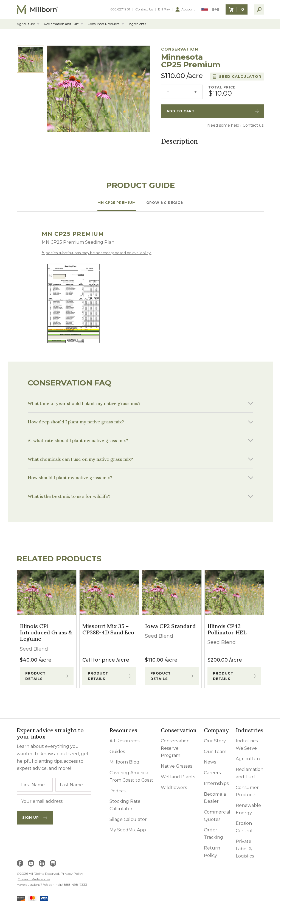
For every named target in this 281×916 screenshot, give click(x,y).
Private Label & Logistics (241, 848)
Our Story (211, 740)
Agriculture (26, 24)
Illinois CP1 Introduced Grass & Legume (46, 631)
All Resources (123, 740)
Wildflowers (171, 786)
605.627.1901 (120, 9)
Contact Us (144, 9)
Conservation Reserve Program (172, 747)
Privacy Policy (72, 873)
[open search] (259, 9)
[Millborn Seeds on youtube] (31, 862)
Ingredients (137, 24)
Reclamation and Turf (61, 24)
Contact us (253, 125)
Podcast (117, 790)
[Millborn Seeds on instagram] (53, 862)
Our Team (211, 750)
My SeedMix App (126, 829)
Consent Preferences (34, 878)
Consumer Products (103, 24)
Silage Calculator (126, 818)
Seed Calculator (240, 76)
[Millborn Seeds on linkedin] (42, 862)
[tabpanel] (141, 288)
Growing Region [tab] (165, 203)
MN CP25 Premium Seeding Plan (78, 242)
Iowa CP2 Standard (168, 625)
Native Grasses (174, 765)
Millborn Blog (123, 761)
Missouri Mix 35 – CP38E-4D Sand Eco (107, 628)
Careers (208, 772)
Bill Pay (164, 9)
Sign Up (30, 817)
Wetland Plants (175, 776)
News (206, 761)
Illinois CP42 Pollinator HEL (224, 628)
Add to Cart (181, 111)
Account (188, 9)
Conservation (179, 49)
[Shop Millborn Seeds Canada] (215, 9)
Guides (115, 750)
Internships (212, 782)
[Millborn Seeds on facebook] (20, 862)
